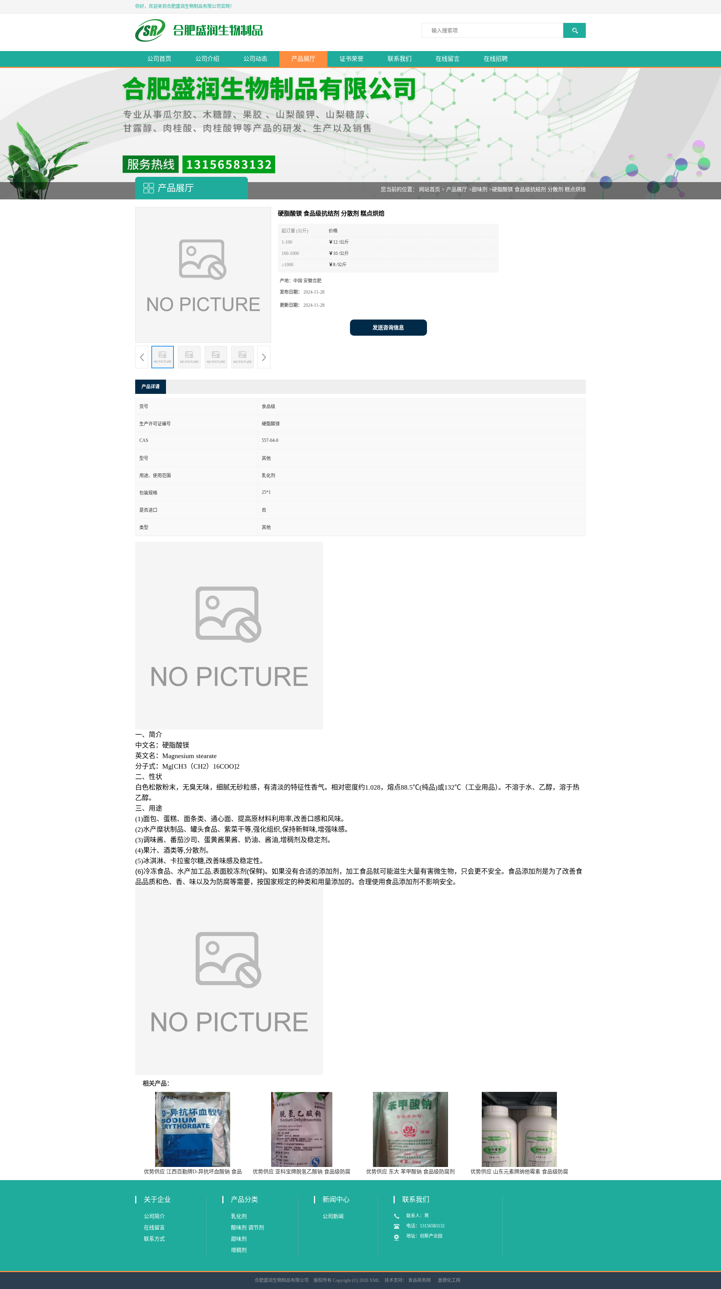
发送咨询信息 (388, 327)
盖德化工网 (449, 1280)
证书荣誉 (351, 59)
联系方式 (154, 1239)
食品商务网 (419, 1280)
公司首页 (159, 59)
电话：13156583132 (425, 1226)
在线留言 (448, 59)
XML (375, 1280)
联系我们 (400, 59)
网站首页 (429, 189)
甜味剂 (479, 189)
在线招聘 (496, 59)
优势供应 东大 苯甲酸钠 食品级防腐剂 (410, 1171)
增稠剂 (239, 1250)
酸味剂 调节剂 (247, 1227)
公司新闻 (333, 1216)
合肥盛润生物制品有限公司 (282, 1280)
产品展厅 (303, 59)
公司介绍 (207, 59)
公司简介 (154, 1216)
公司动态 (255, 59)
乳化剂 (239, 1216)
